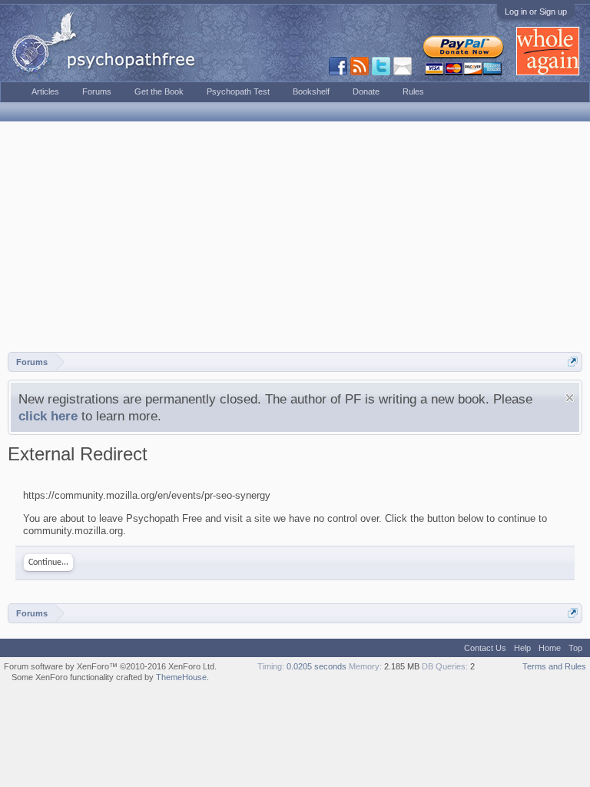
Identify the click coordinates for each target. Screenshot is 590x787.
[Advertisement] (295, 236)
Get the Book (159, 91)
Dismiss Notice (569, 397)
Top (575, 648)
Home (550, 648)
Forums (96, 91)
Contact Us (485, 648)
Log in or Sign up (536, 11)
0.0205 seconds (316, 666)
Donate (366, 91)
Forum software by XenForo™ (110, 666)
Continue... (48, 562)
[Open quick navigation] (573, 362)
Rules (413, 91)
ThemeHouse (181, 677)
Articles (45, 91)
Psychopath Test (238, 91)
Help (522, 648)
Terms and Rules (554, 666)
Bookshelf (311, 91)
